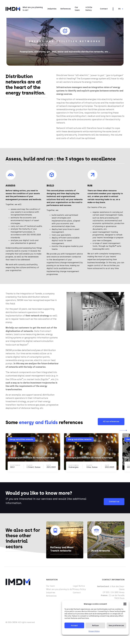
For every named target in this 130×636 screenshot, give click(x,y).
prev (6, 430)
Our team (77, 8)
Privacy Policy (94, 631)
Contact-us (114, 501)
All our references (111, 421)
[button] (125, 604)
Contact (104, 9)
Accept (74, 625)
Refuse (95, 625)
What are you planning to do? (33, 8)
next (123, 430)
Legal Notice (79, 586)
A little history (89, 8)
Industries (51, 9)
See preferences (116, 625)
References (65, 9)
